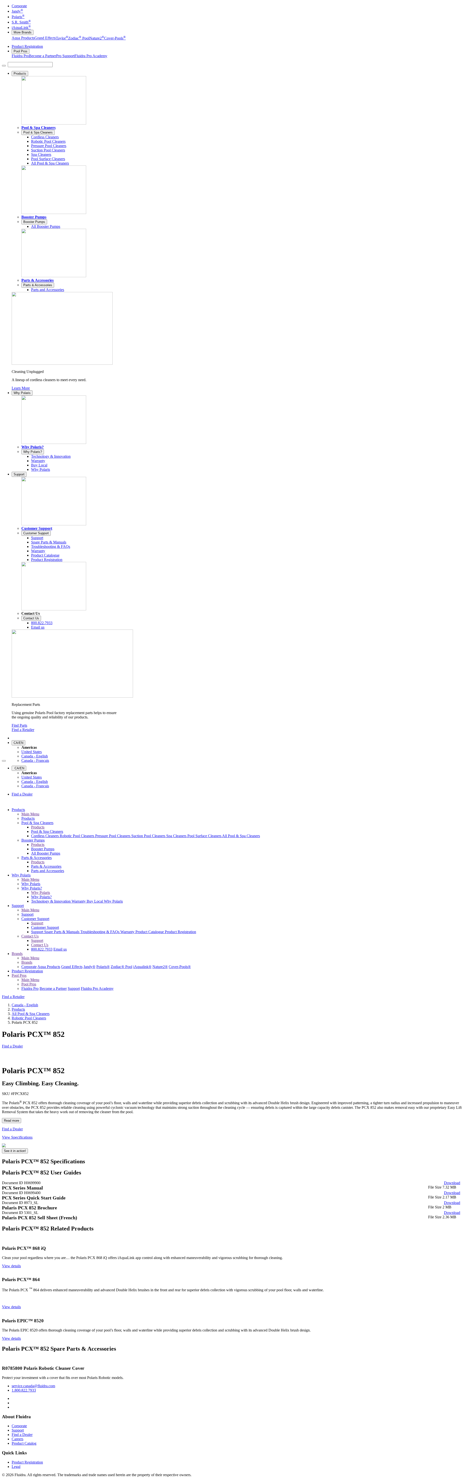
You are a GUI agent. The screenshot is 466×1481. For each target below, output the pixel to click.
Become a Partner (42, 56)
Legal (16, 1467)
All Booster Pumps (45, 853)
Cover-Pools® (180, 967)
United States (31, 752)
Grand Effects (45, 38)
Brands (17, 954)
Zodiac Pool (78, 38)
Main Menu (30, 814)
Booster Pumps (33, 217)
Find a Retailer (23, 730)
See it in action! (15, 1151)
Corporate (19, 6)
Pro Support (65, 56)
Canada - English (34, 756)
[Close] (4, 761)
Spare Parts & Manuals (62, 932)
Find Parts (19, 725)
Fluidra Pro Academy (91, 56)
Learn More (21, 388)
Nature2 (96, 38)
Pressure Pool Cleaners (113, 836)
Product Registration (27, 46)
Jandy (17, 11)
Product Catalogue (150, 932)
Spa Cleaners (176, 836)
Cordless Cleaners (45, 836)
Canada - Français (35, 760)
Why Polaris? (32, 447)
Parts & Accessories (37, 280)
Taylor (62, 38)
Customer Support (36, 528)
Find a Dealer (22, 794)
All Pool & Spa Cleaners (241, 836)
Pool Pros (20, 51)
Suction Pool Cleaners (148, 836)
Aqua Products (23, 38)
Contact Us (31, 618)
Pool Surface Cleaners (204, 836)
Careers (17, 1439)
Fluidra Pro (20, 56)
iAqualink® (142, 967)
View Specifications (17, 1137)
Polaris (18, 17)
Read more (11, 1120)
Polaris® (103, 967)
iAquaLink (21, 27)
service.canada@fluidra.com (33, 1386)
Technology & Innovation (51, 901)
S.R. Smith (21, 22)
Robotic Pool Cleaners (77, 836)
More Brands (23, 32)
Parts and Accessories (47, 871)
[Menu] (4, 65)
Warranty (79, 901)
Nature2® (160, 967)
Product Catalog (24, 1443)
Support (19, 474)
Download (452, 1183)
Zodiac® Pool (121, 967)
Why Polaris (22, 393)
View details (11, 1266)
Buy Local (95, 901)
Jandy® (89, 967)
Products (20, 73)
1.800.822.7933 (24, 1390)
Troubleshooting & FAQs (100, 932)
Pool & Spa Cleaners (38, 128)
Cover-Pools (115, 38)
